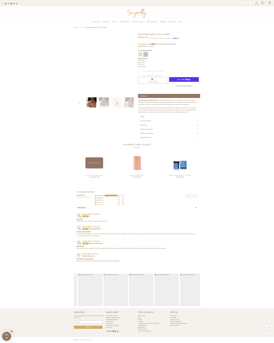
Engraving (96, 21)
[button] (142, 46)
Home (76, 27)
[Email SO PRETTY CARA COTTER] (14, 4)
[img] (86, 214)
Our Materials (142, 325)
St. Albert (173, 318)
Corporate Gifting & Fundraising (148, 323)
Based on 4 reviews (83, 197)
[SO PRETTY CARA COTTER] (137, 13)
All (82, 27)
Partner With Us (175, 325)
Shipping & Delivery (112, 319)
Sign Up (88, 327)
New (113, 21)
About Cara (142, 316)
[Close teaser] (12, 331)
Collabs (105, 21)
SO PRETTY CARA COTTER (84, 340)
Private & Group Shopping (178, 323)
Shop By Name (151, 21)
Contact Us (109, 321)
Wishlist (163, 21)
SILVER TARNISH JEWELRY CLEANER (179, 175)
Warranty (109, 327)
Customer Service (112, 316)
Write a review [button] (191, 196)
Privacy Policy (142, 329)
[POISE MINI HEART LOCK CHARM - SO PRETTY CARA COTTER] (105, 64)
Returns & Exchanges (113, 318)
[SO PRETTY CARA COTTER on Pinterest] (9, 4)
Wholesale (141, 327)
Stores (140, 319)
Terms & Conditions (144, 331)
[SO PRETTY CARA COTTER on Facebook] (3, 4)
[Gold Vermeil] (140, 54)
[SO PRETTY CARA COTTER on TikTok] (17, 4)
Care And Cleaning (112, 325)
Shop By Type (123, 21)
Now (141, 62)
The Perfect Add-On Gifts (137, 144)
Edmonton (173, 316)
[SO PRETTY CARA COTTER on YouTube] (6, 4)
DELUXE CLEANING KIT (137, 175)
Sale (179, 21)
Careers (140, 321)
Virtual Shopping (175, 321)
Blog (139, 318)
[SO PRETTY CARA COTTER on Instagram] (11, 4)
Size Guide (109, 323)
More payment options (184, 86)
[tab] (169, 96)
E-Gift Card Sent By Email (94, 175)
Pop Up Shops (174, 319)
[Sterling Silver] (145, 54)
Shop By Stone (137, 21)
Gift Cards (172, 21)
